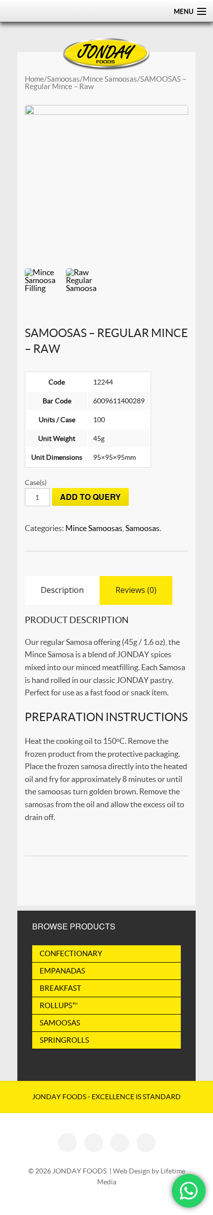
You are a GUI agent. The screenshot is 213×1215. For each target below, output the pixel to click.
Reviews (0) (136, 589)
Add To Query (90, 496)
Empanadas (62, 971)
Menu (183, 11)
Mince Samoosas (110, 79)
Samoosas (63, 79)
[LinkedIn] (119, 1142)
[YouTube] (146, 1142)
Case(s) (36, 482)
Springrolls (64, 1040)
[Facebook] (67, 1142)
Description (62, 589)
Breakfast (60, 988)
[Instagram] (93, 1142)
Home (34, 79)
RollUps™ (59, 1005)
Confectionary (71, 953)
